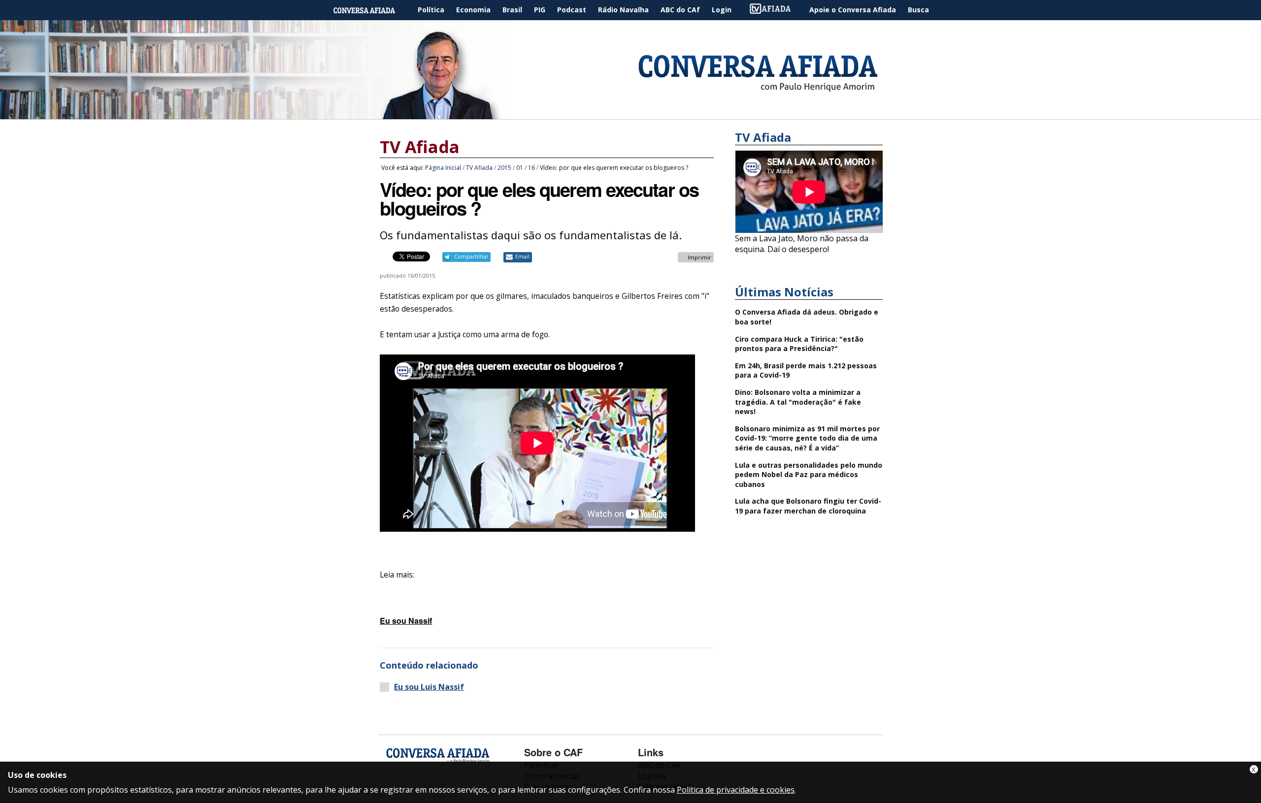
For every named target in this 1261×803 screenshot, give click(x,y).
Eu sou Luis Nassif (429, 687)
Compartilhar (471, 256)
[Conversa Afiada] (630, 113)
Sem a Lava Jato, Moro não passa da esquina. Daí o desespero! (801, 244)
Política (431, 9)
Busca (918, 9)
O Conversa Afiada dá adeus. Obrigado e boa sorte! (806, 316)
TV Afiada (775, 10)
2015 (504, 167)
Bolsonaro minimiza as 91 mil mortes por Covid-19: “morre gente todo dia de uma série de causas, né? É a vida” (807, 438)
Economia (473, 9)
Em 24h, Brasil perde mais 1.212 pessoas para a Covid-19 (806, 370)
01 (519, 167)
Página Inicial (371, 10)
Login (721, 9)
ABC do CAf (680, 9)
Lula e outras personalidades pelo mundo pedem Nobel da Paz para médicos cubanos (808, 474)
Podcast (571, 9)
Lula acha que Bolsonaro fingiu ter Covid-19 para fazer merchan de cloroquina (808, 505)
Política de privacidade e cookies (736, 789)
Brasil (512, 9)
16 (531, 167)
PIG (539, 9)
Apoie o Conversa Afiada (852, 9)
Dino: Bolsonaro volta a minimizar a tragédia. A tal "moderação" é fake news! (798, 401)
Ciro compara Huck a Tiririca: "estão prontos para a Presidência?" (799, 343)
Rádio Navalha (623, 9)
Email (522, 256)
